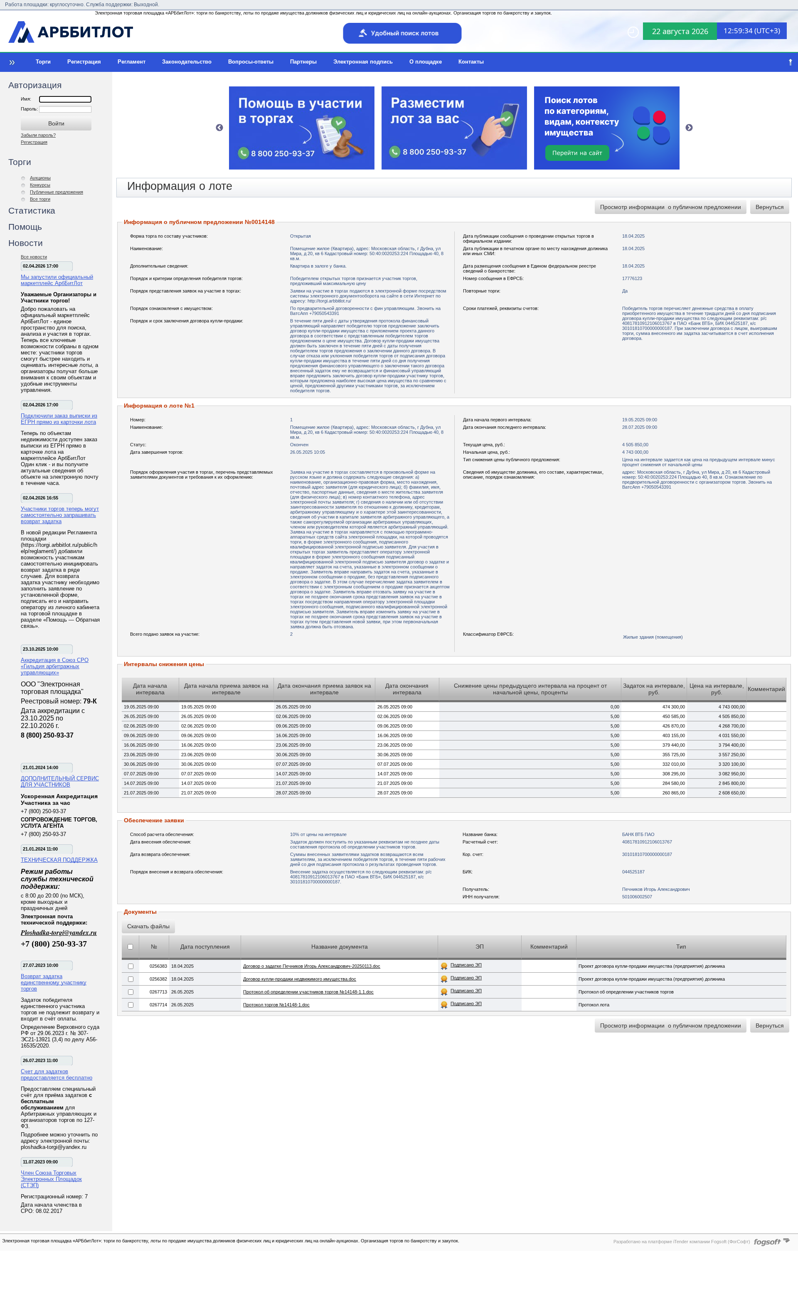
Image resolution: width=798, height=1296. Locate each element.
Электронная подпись (363, 62)
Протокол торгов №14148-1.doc (276, 1004)
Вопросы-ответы (250, 62)
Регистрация (84, 62)
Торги (43, 62)
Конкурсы (40, 184)
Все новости (34, 256)
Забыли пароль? (38, 135)
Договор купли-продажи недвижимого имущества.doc (299, 978)
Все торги (40, 199)
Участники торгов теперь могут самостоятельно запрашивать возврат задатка (60, 515)
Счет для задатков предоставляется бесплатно (56, 1074)
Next (689, 128)
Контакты (471, 62)
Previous (219, 128)
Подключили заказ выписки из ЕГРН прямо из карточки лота (59, 419)
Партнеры (303, 62)
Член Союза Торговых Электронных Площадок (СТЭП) (51, 1179)
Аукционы (40, 177)
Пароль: (30, 108)
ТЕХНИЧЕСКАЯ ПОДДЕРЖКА (59, 860)
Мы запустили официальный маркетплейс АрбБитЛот (57, 280)
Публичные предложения (56, 191)
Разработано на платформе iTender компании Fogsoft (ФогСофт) (681, 1241)
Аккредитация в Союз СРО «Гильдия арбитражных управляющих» (55, 666)
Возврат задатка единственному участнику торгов (53, 982)
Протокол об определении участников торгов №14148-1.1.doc (308, 991)
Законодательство (187, 62)
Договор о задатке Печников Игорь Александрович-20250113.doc (311, 966)
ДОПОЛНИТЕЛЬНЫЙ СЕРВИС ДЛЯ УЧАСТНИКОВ (60, 781)
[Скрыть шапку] (790, 62)
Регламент (131, 62)
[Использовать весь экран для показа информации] (11, 62)
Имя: (26, 98)
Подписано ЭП (466, 964)
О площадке (425, 62)
